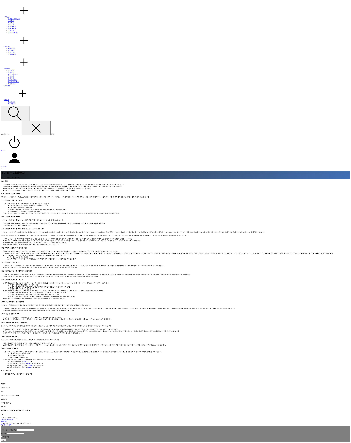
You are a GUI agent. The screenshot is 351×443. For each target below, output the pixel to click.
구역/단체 (11, 50)
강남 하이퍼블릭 (6, 425)
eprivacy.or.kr (29, 363)
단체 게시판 (12, 54)
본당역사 (11, 24)
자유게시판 (11, 84)
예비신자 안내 (12, 74)
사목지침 (11, 23)
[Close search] (36, 128)
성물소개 (11, 30)
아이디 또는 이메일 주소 (8, 430)
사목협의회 (11, 48)
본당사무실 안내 (13, 82)
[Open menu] (1, 168)
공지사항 (11, 70)
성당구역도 (11, 52)
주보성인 (11, 21)
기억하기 (6, 437)
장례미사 (11, 78)
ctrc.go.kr (29, 367)
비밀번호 (4, 433)
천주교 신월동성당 (14, 19)
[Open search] (15, 113)
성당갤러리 (11, 102)
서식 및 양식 (12, 103)
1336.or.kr (25, 361)
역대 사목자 (12, 28)
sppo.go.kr (31, 365)
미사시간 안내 (12, 80)
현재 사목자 (12, 26)
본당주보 (11, 72)
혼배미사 (11, 76)
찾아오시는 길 (12, 32)
